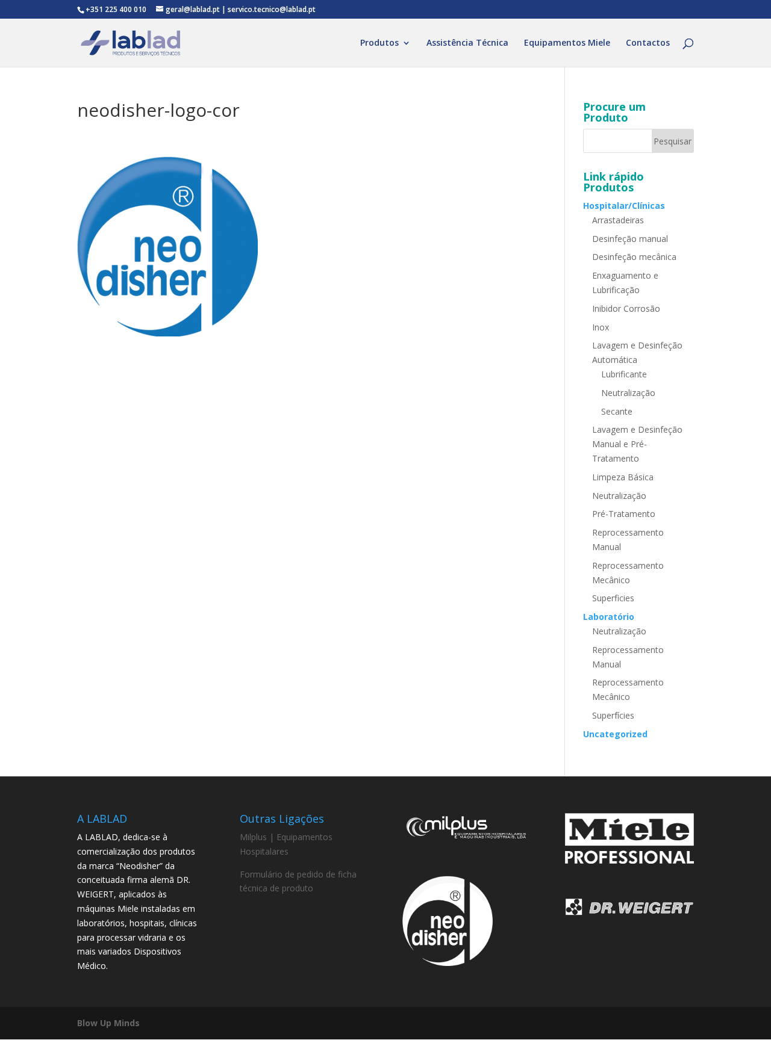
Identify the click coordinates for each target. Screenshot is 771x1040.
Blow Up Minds (108, 1023)
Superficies (613, 598)
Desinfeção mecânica (634, 256)
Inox (600, 327)
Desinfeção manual (630, 238)
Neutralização (628, 392)
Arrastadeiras (618, 220)
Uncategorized (615, 734)
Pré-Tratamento (623, 513)
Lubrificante (624, 374)
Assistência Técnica (467, 43)
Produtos (379, 43)
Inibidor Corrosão (626, 308)
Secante (616, 411)
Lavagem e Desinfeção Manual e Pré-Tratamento (637, 444)
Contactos (648, 43)
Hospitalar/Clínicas (624, 205)
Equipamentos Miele (567, 43)
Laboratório (608, 616)
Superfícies (613, 715)
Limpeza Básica (623, 477)
